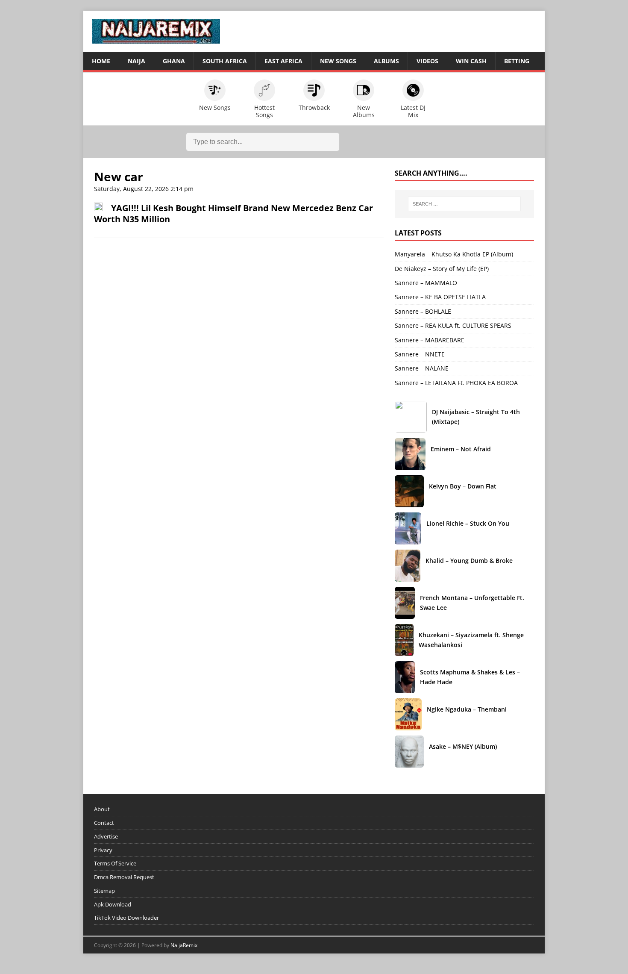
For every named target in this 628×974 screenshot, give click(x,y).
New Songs (338, 61)
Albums (386, 61)
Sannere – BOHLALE (423, 311)
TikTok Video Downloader (126, 917)
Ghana (174, 61)
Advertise (106, 836)
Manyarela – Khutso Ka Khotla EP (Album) (454, 254)
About (102, 809)
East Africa (283, 61)
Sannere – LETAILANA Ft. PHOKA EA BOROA (456, 383)
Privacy (103, 850)
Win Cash (471, 61)
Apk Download (112, 904)
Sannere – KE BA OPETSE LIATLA (440, 297)
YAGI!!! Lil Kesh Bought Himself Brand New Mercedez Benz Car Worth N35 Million (233, 213)
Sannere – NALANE (422, 368)
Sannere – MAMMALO (426, 283)
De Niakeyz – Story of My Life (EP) (442, 269)
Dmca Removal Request (124, 877)
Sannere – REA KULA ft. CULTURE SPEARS (453, 325)
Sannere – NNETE (420, 354)
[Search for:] (464, 204)
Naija (136, 61)
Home (101, 61)
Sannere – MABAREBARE (429, 340)
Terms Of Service (115, 863)
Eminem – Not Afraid (474, 449)
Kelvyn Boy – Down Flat (476, 486)
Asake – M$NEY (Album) (476, 746)
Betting (516, 61)
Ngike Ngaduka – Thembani (480, 709)
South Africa (224, 61)
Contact (104, 823)
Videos (427, 61)
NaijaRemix (183, 945)
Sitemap (104, 891)
